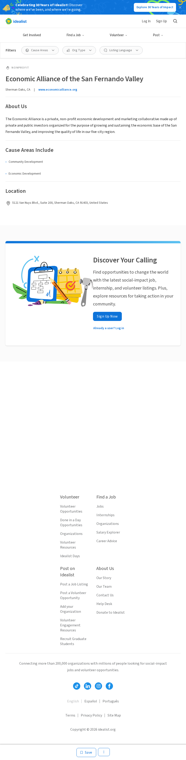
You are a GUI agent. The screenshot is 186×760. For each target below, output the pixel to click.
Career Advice (106, 541)
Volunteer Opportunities (71, 509)
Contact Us (105, 595)
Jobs (100, 506)
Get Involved (32, 35)
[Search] (175, 21)
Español (90, 701)
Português (111, 701)
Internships (105, 515)
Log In (146, 21)
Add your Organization (70, 609)
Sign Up (161, 21)
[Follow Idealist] (76, 686)
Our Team (104, 586)
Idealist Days (70, 556)
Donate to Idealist (110, 612)
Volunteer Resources (68, 545)
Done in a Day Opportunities (71, 523)
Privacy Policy (91, 715)
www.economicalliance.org (57, 89)
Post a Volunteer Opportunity (73, 595)
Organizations (71, 533)
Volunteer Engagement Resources (70, 625)
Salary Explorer (108, 532)
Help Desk (104, 603)
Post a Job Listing (74, 584)
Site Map (114, 715)
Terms (70, 715)
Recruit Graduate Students (73, 641)
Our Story (103, 577)
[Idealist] (16, 21)
